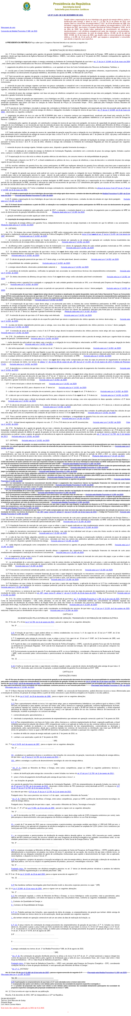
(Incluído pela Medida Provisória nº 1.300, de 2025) (34, 195)
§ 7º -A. (14, 912)
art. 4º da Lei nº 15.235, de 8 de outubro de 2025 (110, 608)
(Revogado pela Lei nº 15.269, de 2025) (15, 974)
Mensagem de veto (8, 27)
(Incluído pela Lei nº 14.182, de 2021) (76, 418)
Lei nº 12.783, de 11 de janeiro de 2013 (40, 622)
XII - (13, 755)
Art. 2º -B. (16, 799)
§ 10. (13, 666)
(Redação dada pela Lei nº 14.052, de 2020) (17, 225)
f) (12, 949)
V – (13, 835)
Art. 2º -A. (17, 768)
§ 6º (13, 633)
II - (12, 905)
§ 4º (13, 859)
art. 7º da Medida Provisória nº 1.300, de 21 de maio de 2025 (96, 599)
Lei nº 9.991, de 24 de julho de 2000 (41, 808)
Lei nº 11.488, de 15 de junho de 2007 (35, 973)
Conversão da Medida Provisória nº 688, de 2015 (19, 31)
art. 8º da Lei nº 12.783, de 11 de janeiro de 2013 (40, 757)
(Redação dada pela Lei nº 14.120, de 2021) (108, 456)
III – (13, 824)
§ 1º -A (14, 722)
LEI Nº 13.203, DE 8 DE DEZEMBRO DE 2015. (65, 15)
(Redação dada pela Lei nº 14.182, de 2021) (81, 311)
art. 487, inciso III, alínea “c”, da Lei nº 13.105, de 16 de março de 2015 (67, 512)
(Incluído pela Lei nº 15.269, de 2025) (77, 522)
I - (12, 901)
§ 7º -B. (14, 925)
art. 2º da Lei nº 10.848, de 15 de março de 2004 (112, 62)
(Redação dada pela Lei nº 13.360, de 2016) (68, 212)
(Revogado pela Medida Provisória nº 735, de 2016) (110, 685)
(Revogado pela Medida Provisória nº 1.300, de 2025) (107, 973)
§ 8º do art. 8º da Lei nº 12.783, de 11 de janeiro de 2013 (50, 792)
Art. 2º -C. (16, 969)
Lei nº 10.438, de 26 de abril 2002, (33, 874)
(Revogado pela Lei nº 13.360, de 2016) (19, 687)
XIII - (13, 761)
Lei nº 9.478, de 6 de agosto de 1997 (26, 744)
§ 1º (13, 704)
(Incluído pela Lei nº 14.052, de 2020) (33, 236)
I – (12, 815)
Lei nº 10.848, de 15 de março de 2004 (101, 681)
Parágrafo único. (17, 869)
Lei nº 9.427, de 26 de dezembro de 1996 (24, 683)
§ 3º (13, 850)
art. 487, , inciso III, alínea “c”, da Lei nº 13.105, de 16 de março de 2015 (66, 593)
